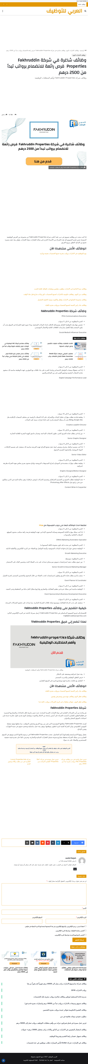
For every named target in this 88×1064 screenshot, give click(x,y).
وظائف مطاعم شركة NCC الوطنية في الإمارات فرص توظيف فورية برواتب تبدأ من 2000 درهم (15, 346)
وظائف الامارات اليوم (72, 50)
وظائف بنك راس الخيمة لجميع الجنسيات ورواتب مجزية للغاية (65, 305)
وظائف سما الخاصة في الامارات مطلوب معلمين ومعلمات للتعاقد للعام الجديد (60, 289)
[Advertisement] (44, 32)
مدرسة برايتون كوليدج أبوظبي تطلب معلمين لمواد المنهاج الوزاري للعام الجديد (45, 969)
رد (75, 869)
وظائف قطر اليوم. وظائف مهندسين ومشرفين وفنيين (68, 696)
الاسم (84, 908)
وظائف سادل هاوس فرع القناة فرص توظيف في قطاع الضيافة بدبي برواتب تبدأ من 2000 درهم (15, 356)
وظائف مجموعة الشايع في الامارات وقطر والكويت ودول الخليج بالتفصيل (62, 300)
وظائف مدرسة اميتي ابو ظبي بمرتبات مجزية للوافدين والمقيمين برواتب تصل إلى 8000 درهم (16, 969)
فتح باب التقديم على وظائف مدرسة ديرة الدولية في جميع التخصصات (56, 4)
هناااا (41, 525)
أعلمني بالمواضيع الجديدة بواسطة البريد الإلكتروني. (70, 935)
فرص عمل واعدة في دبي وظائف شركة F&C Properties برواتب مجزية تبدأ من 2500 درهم (73, 761)
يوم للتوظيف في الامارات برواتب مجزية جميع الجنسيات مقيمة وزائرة (63, 253)
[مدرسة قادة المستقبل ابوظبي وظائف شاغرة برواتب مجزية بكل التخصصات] (73, 958)
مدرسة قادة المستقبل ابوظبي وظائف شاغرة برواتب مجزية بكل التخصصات (74, 968)
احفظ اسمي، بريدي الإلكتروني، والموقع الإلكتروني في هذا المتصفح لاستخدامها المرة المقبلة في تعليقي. (55, 926)
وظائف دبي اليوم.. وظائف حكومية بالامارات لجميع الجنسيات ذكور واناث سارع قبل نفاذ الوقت (55, 294)
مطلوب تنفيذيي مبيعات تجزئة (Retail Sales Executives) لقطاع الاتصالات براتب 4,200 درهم (60, 356)
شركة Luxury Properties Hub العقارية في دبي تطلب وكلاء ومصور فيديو (19, 761)
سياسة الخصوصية (59, 1060)
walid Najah (70, 858)
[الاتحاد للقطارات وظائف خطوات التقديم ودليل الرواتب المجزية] (80, 346)
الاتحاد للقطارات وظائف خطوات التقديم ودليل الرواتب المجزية (60, 345)
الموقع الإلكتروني (37, 917)
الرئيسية (82, 50)
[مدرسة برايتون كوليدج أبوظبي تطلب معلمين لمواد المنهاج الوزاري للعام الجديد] (44, 958)
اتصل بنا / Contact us (46, 1060)
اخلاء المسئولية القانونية (30, 1060)
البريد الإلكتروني (81, 917)
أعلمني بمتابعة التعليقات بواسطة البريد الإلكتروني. (70, 931)
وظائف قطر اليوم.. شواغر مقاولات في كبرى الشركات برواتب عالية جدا (62, 702)
